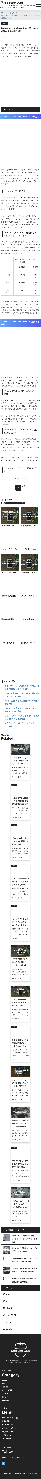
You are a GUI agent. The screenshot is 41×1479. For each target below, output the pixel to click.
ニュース (7, 1322)
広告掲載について (8, 1432)
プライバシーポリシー (10, 1428)
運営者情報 (6, 1421)
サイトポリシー (7, 1425)
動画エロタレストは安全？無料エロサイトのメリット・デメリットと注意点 (24, 1239)
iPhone (6, 1294)
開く (10, 109)
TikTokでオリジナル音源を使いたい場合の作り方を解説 (20, 1164)
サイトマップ (6, 1435)
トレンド (5, 1397)
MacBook (5, 1387)
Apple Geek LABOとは (10, 1418)
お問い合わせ (6, 1438)
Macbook (7, 1308)
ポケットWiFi (9, 1315)
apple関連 (8, 1329)
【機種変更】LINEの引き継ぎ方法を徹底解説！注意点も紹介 (20, 801)
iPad (5, 1301)
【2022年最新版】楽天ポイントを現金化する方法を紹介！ (20, 881)
